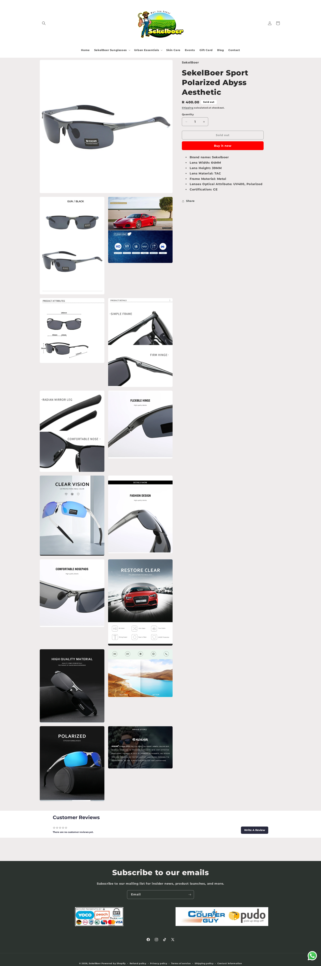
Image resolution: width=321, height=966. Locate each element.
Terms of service (181, 963)
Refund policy (138, 963)
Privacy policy (158, 963)
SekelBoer (95, 963)
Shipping (187, 108)
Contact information (229, 963)
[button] (44, 23)
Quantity (188, 114)
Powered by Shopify (113, 963)
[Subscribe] (190, 894)
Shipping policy (204, 963)
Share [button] (190, 201)
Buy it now (222, 146)
